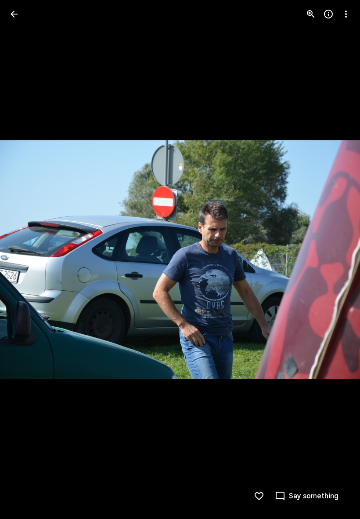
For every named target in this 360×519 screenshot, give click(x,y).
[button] (24, 259)
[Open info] (328, 14)
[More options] (346, 14)
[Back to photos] (14, 14)
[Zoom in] (311, 14)
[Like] (259, 496)
